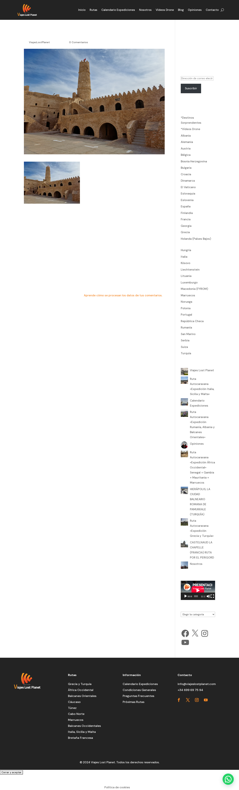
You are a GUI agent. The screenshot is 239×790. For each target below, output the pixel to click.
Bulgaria (186, 168)
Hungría (186, 250)
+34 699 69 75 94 (190, 690)
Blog (181, 10)
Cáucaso (74, 702)
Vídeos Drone (165, 10)
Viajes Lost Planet (202, 370)
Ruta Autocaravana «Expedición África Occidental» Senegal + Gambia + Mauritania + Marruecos (202, 467)
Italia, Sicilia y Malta (82, 732)
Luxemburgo (189, 282)
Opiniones (195, 10)
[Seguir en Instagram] (197, 700)
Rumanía (186, 327)
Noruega (186, 302)
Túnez (72, 708)
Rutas (93, 10)
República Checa (192, 321)
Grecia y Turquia (79, 684)
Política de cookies (117, 787)
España (185, 206)
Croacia (186, 174)
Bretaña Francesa (80, 738)
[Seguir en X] (188, 700)
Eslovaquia (188, 193)
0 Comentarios (78, 42)
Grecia (185, 232)
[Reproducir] (185, 596)
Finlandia (187, 213)
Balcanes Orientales (82, 696)
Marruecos (188, 295)
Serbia (185, 340)
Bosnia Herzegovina (194, 161)
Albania (186, 136)
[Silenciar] (208, 596)
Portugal (186, 315)
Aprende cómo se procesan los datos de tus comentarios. (123, 295)
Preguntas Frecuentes (138, 696)
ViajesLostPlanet (39, 42)
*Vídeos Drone (190, 129)
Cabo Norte (76, 714)
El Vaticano (188, 187)
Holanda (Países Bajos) (196, 239)
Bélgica (185, 155)
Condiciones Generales (139, 690)
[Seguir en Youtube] (205, 700)
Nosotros (145, 10)
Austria (185, 148)
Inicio (82, 10)
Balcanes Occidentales (84, 726)
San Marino (188, 334)
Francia (185, 219)
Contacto (212, 10)
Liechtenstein (190, 269)
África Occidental (80, 690)
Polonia (185, 308)
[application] (198, 590)
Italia (184, 257)
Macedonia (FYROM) (194, 289)
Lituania (186, 276)
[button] (228, 779)
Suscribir (191, 88)
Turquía (186, 353)
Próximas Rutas (133, 702)
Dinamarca (188, 181)
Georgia (186, 226)
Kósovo (185, 263)
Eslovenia (187, 200)
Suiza (184, 347)
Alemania (187, 142)
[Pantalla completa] (212, 596)
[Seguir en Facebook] (179, 700)
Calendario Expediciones (118, 10)
